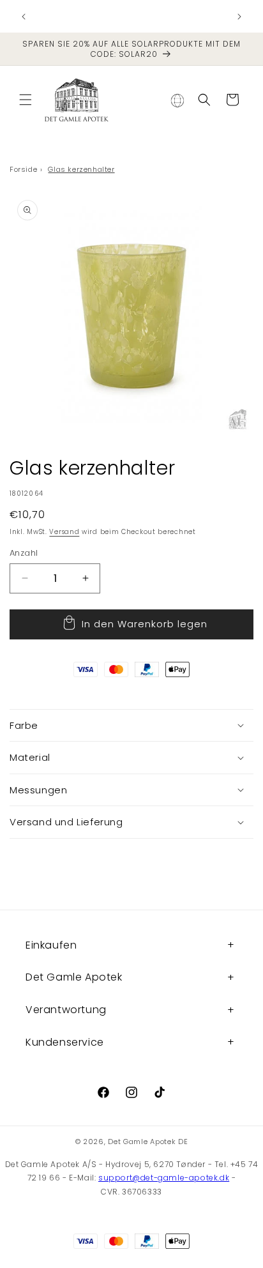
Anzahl (24, 553)
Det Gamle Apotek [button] (74, 977)
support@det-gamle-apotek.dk (163, 1177)
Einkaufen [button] (51, 945)
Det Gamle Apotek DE (148, 1141)
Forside (23, 169)
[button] (25, 100)
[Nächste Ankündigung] (239, 17)
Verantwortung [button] (66, 1009)
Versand (64, 532)
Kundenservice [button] (65, 1042)
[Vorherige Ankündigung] (24, 17)
